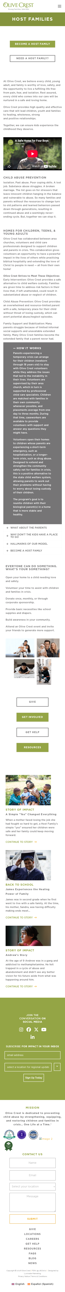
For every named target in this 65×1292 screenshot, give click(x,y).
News (32, 1263)
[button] (59, 6)
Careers (32, 1239)
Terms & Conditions (39, 1276)
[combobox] (28, 1067)
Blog (32, 1258)
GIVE (32, 1229)
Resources (32, 1249)
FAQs (32, 1253)
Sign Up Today (33, 1077)
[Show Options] (57, 1067)
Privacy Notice (24, 1276)
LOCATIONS (32, 1234)
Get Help (32, 1244)
